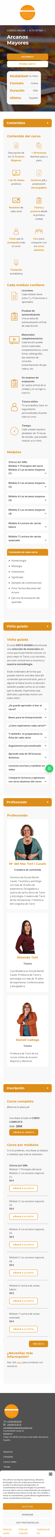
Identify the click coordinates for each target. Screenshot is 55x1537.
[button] (50, 1474)
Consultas (8, 1456)
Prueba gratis (27, 64)
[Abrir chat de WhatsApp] (49, 768)
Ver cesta (38, 1344)
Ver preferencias (27, 1522)
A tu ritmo (36, 30)
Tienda (6, 1466)
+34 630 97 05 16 (14, 1424)
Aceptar (27, 1506)
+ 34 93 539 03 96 (14, 1421)
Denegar (27, 1514)
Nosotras (8, 1451)
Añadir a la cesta (23, 1188)
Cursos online (16, 30)
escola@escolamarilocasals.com (17, 1427)
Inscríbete (27, 56)
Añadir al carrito (23, 1132)
